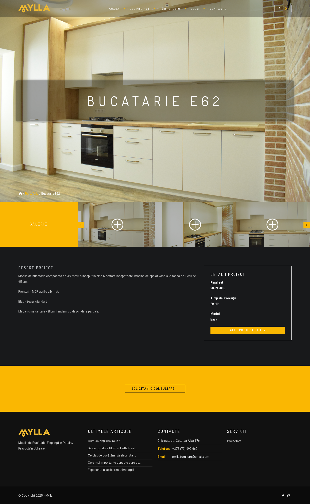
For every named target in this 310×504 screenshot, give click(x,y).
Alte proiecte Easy (248, 330)
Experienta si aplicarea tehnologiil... (112, 470)
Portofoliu (170, 9)
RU (281, 8)
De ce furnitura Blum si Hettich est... (112, 448)
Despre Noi (140, 9)
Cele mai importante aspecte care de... (114, 463)
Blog (195, 9)
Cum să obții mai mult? (104, 441)
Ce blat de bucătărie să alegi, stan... (112, 455)
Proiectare (234, 441)
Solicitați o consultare (153, 388)
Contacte (217, 9)
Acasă (114, 9)
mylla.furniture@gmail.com (190, 457)
